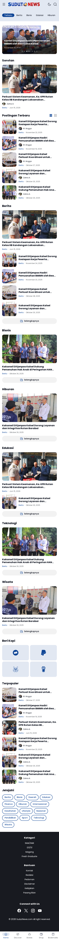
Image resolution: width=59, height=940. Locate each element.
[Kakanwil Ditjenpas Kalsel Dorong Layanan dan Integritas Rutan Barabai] (9, 176)
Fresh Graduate (29, 856)
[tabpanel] (29, 40)
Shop (41, 937)
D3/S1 (29, 847)
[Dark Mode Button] (49, 4)
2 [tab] (24, 51)
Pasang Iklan (29, 892)
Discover (17, 937)
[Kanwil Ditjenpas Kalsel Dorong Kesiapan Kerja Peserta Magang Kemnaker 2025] (9, 127)
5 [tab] (34, 51)
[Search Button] (55, 4)
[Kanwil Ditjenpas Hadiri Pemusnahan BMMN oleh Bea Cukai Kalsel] (9, 143)
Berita (4, 107)
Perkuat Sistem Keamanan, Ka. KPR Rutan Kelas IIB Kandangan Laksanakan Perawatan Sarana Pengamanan (27, 98)
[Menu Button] (4, 4)
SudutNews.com (24, 919)
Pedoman (29, 879)
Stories (29, 937)
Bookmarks (53, 937)
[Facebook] (19, 910)
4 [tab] (32, 51)
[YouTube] (40, 910)
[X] (26, 910)
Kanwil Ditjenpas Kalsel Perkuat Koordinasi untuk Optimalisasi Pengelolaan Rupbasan (35, 156)
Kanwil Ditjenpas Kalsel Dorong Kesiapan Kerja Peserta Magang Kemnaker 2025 (38, 123)
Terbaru (8, 15)
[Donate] (15, 652)
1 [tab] (22, 51)
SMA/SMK (29, 843)
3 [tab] (28, 51)
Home (5, 937)
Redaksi (29, 875)
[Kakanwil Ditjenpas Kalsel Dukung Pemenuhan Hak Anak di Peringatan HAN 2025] (9, 192)
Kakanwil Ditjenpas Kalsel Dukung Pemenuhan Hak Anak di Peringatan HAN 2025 (37, 189)
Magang (29, 852)
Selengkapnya (31, 321)
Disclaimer (29, 883)
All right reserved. (41, 919)
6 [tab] (36, 51)
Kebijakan (29, 888)
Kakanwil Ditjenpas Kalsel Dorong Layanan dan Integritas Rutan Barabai (34, 172)
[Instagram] (33, 910)
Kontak (29, 870)
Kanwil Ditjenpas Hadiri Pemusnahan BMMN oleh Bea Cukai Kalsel (27, 42)
